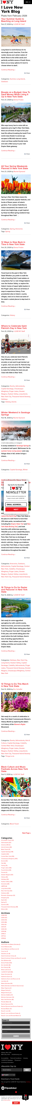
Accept (16, 1103)
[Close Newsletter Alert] (25, 483)
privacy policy (6, 1100)
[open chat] (25, 1097)
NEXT (16, 509)
